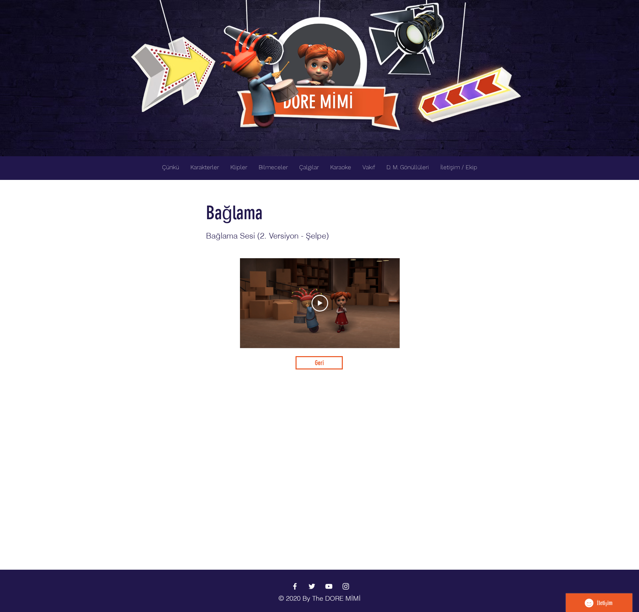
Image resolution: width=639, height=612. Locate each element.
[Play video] (320, 303)
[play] (505, 5)
